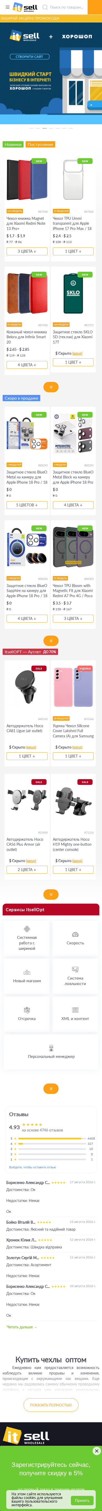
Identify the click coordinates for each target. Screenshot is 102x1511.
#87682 (89, 211)
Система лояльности (75, 981)
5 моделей (14, 464)
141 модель (14, 211)
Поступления (40, 144)
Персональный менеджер (51, 1056)
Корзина (94, 1)
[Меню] (7, 7)
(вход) (77, 353)
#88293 (43, 465)
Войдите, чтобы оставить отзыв (32, 1167)
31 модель (60, 578)
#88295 (89, 465)
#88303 (89, 578)
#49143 (43, 719)
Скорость (75, 942)
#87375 (89, 325)
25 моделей (61, 211)
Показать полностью (51, 1405)
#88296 (43, 578)
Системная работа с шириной (27, 943)
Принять (82, 1500)
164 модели (61, 324)
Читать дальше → (22, 1327)
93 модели (14, 324)
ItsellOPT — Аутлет (30, 651)
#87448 (43, 211)
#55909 (43, 832)
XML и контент (75, 1018)
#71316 (89, 832)
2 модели (60, 464)
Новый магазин (27, 980)
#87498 (43, 325)
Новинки (13, 144)
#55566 (89, 719)
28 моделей (61, 718)
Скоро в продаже (21, 397)
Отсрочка (27, 1018)
